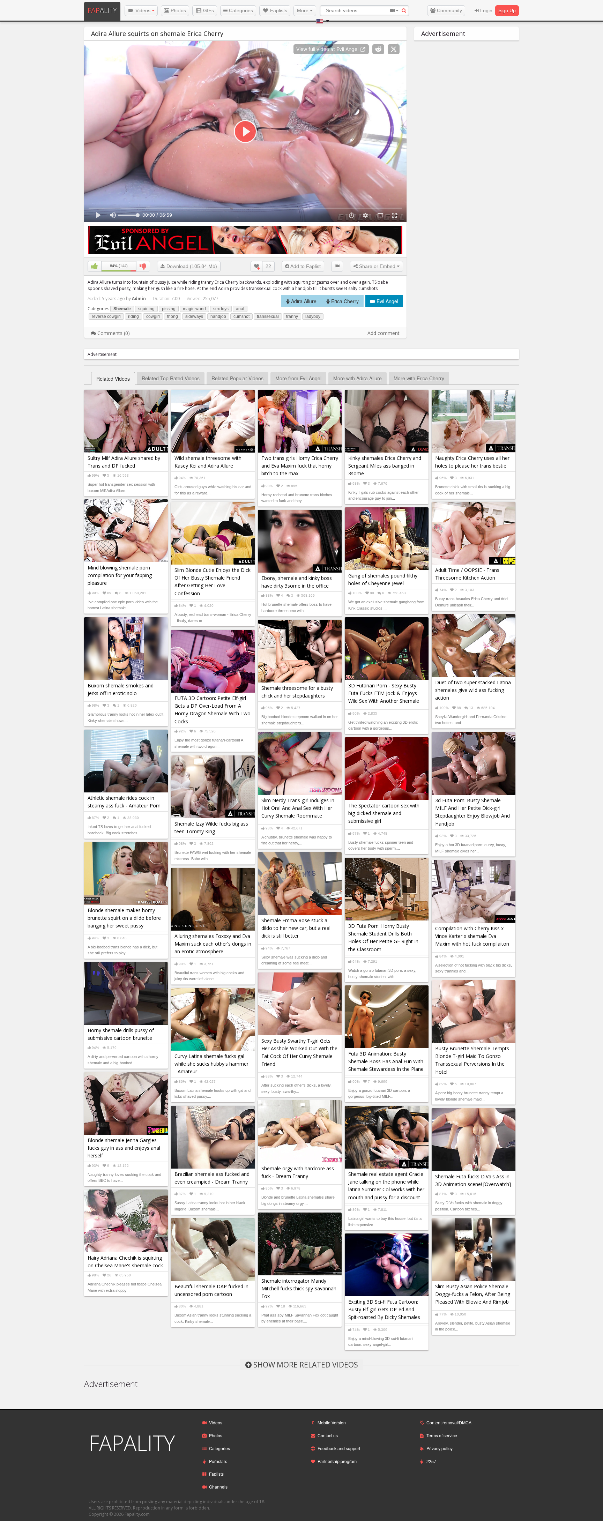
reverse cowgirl (106, 316)
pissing (169, 308)
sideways (194, 316)
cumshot (241, 316)
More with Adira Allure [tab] (357, 378)
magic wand (194, 308)
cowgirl (153, 316)
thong (172, 316)
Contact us (328, 1435)
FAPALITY (132, 1443)
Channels (218, 1487)
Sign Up (507, 10)
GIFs (208, 10)
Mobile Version (332, 1422)
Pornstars (218, 1461)
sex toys (221, 308)
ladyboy (312, 316)
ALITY (102, 10)
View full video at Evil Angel (328, 49)
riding (133, 316)
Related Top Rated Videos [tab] (171, 378)
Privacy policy (439, 1448)
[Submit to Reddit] (378, 49)
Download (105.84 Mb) (191, 266)
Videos (143, 10)
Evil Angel (386, 301)
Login (485, 10)
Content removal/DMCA (448, 1422)
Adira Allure (303, 301)
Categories (240, 10)
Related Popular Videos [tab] (237, 378)
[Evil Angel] (245, 239)
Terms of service (441, 1435)
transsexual (268, 316)
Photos (177, 10)
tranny (292, 316)
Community (449, 10)
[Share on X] (394, 49)
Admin (139, 298)
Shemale (122, 308)
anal (240, 308)
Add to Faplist (305, 266)
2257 (431, 1461)
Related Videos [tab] (113, 378)
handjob (218, 316)
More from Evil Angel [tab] (298, 378)
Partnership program (337, 1461)
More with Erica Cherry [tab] (419, 378)
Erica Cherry (344, 301)
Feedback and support (339, 1448)
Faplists (278, 10)
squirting (146, 308)
